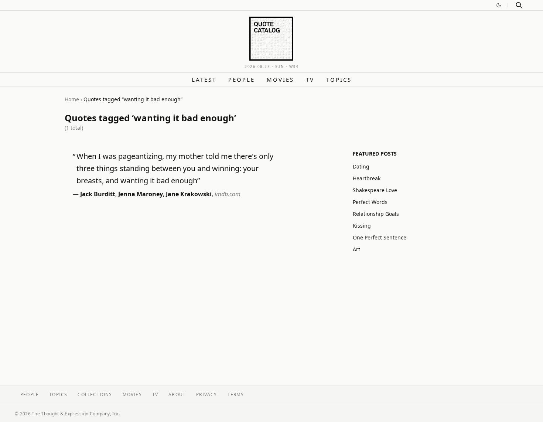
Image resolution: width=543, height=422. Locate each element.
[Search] (519, 5)
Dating (361, 166)
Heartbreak (366, 178)
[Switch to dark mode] (498, 5)
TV (310, 79)
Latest (204, 79)
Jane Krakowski (189, 194)
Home (72, 99)
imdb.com (227, 194)
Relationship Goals (376, 213)
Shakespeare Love (375, 190)
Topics (339, 79)
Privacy (206, 394)
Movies (280, 79)
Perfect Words (370, 201)
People (241, 79)
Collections (95, 394)
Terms (236, 394)
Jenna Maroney (140, 194)
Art (356, 249)
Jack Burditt (97, 194)
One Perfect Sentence (379, 237)
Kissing (362, 225)
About (177, 394)
